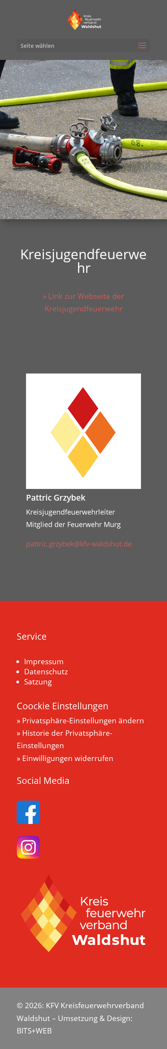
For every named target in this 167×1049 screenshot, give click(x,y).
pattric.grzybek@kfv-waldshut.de (79, 543)
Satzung (38, 682)
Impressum (44, 661)
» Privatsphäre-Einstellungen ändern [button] (80, 721)
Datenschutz (46, 672)
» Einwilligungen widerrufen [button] (65, 758)
